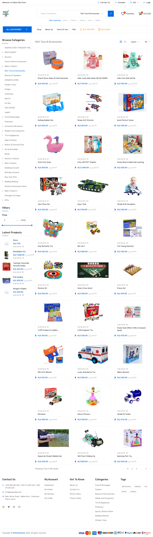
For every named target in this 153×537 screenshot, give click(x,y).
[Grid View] (120, 41)
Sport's (8, 98)
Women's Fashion (12, 159)
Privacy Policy (75, 498)
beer (90, 20)
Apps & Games (11, 140)
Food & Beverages (12, 117)
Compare (121, 2)
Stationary (9, 94)
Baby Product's (11, 191)
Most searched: (55, 20)
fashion (137, 486)
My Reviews (49, 494)
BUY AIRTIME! (88, 29)
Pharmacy (9, 122)
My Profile (48, 498)
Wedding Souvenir (12, 168)
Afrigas (8, 89)
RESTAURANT (10, 52)
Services (8, 57)
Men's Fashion (10, 163)
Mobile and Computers (104, 498)
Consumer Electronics (14, 126)
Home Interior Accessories (15, 61)
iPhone (73, 20)
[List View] (125, 41)
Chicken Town (10, 85)
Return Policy (75, 494)
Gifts (7, 200)
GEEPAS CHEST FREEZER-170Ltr (18, 48)
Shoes (98, 20)
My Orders (48, 489)
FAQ (74, 29)
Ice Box (8, 103)
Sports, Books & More (104, 511)
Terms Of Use (62, 29)
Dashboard (49, 485)
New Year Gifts (11, 177)
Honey (82, 20)
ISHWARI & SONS (12, 80)
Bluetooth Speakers (13, 75)
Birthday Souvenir (12, 172)
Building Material (11, 182)
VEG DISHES (10, 108)
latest (124, 491)
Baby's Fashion (11, 66)
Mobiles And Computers (14, 131)
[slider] (2, 225)
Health (7, 112)
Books (7, 154)
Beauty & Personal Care (14, 145)
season (133, 491)
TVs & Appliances (12, 135)
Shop (39, 29)
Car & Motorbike (11, 149)
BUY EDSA (105, 29)
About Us (49, 29)
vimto (65, 20)
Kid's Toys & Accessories (15, 71)
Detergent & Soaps (13, 195)
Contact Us (105, 2)
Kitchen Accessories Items (16, 186)
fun (145, 486)
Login (148, 2)
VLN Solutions (19, 533)
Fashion (98, 489)
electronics (126, 486)
